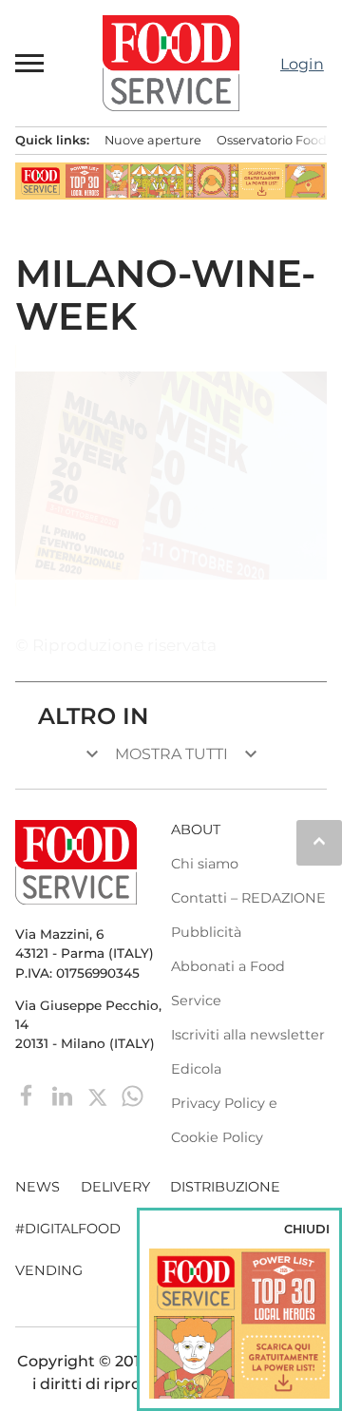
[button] (30, 63)
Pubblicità (206, 932)
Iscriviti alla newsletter (248, 1034)
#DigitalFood (68, 1228)
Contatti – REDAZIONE (248, 897)
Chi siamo (204, 863)
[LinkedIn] (64, 1095)
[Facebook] (29, 1095)
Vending (49, 1270)
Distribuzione (225, 1186)
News (37, 1186)
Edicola (196, 1068)
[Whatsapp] (132, 1095)
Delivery (115, 1186)
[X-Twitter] (99, 1095)
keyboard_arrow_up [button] (319, 840)
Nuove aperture (152, 140)
